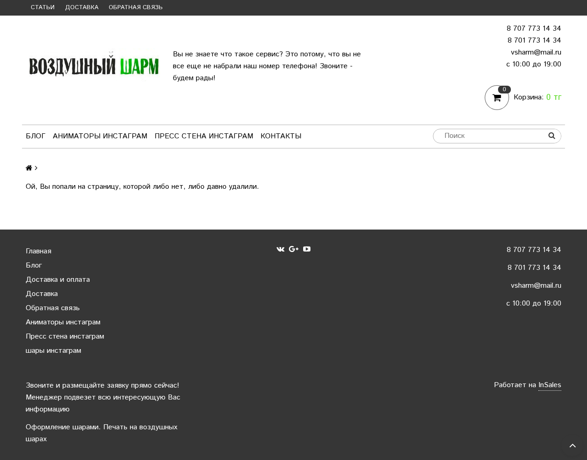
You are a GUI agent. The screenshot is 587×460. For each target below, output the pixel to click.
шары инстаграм (53, 350)
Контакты (280, 136)
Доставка (82, 7)
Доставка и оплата (58, 279)
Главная (38, 251)
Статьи (43, 7)
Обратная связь (136, 7)
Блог (35, 136)
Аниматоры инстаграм (100, 136)
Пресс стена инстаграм (204, 136)
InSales (549, 385)
